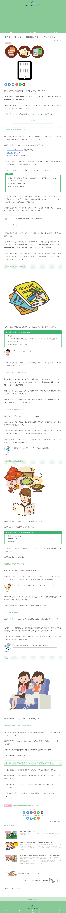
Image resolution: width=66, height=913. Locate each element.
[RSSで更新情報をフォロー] (38, 818)
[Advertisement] (33, 19)
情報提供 (22, 805)
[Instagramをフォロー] (31, 818)
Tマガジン (25, 161)
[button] (61, 440)
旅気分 (28, 805)
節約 (37, 805)
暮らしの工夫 (9, 805)
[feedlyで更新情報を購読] (34, 818)
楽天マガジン (11, 156)
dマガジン (10, 153)
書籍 (33, 805)
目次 (31, 120)
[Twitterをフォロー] (27, 818)
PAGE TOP (34, 899)
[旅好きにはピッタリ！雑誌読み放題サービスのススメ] (13, 84)
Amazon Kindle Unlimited (15, 150)
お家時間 (16, 805)
